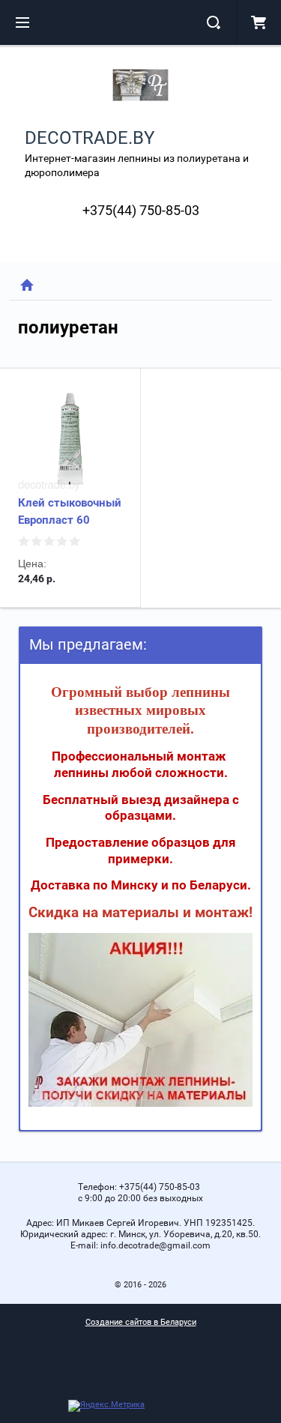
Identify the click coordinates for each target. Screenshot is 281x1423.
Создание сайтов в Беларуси (140, 1322)
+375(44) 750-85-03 (140, 210)
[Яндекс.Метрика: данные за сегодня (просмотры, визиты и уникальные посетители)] (106, 1406)
